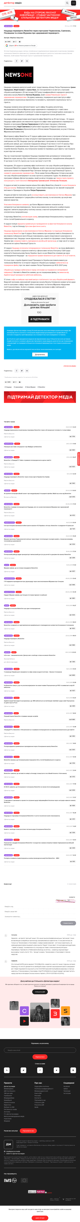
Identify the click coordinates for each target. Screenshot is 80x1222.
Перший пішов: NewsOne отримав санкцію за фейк (21, 716)
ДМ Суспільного (9, 1091)
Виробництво (9, 444)
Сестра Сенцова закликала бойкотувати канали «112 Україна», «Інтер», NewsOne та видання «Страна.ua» (39, 525)
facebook (67, 1086)
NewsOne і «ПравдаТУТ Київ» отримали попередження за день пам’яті (27, 460)
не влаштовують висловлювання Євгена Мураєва (52, 195)
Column (14, 490)
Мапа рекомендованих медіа (14, 1116)
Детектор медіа (9, 1086)
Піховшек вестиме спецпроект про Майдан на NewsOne (23, 447)
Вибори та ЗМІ (9, 1107)
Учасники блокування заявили (16, 204)
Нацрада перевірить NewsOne (14, 639)
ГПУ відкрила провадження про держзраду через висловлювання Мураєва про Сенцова (34, 581)
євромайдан (19, 387)
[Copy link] (27, 61)
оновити (72, 897)
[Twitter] (22, 61)
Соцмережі (69, 1083)
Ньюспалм (7, 1119)
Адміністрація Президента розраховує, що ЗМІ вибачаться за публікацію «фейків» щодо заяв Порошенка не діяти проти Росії (39, 702)
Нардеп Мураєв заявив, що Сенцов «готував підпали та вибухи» (25, 595)
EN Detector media (10, 1109)
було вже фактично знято (35, 226)
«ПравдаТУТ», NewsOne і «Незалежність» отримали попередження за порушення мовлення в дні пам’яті (39, 730)
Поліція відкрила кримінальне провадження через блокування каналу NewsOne (31, 746)
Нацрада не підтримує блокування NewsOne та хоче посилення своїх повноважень (32, 816)
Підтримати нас (40, 1100)
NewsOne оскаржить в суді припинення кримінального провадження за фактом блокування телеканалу (39, 625)
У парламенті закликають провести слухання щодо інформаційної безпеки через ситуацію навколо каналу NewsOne (40, 801)
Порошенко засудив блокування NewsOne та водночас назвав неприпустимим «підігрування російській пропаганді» (39, 844)
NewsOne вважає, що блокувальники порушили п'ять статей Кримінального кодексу (32, 760)
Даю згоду (40, 1218)
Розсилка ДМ (39, 1105)
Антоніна (7, 1112)
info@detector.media (13, 1151)
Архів (36, 1107)
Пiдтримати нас (28, 1131)
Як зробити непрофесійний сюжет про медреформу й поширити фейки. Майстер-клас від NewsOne (37, 493)
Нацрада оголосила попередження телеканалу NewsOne (35, 248)
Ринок (6, 565)
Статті (14, 652)
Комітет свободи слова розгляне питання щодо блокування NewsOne (27, 829)
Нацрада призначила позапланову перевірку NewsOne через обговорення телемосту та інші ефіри (37, 430)
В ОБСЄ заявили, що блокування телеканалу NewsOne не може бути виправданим (32, 787)
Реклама (37, 1096)
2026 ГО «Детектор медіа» (15, 1153)
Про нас (38, 1083)
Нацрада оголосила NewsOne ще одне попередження (22, 608)
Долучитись (40, 354)
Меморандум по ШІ (41, 1091)
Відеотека (7, 1105)
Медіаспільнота (9, 522)
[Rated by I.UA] (48, 1193)
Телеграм (67, 1091)
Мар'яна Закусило (16, 38)
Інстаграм (67, 1093)
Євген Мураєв (31, 387)
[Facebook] (16, 61)
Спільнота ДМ (40, 992)
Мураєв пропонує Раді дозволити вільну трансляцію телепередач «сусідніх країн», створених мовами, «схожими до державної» (38, 540)
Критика (7, 490)
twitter (66, 1089)
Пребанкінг (8, 1096)
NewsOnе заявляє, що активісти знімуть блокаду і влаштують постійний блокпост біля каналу (35, 773)
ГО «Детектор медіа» (11, 1114)
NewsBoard (8, 1100)
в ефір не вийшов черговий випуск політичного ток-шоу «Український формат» (42, 279)
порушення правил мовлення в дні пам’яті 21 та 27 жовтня (51, 256)
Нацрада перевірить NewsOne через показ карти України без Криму (27, 477)
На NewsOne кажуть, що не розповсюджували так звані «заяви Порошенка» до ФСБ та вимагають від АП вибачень (39, 686)
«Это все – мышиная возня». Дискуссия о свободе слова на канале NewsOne (29, 655)
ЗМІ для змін (8, 1093)
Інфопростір (8, 26)
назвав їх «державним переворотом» (19, 173)
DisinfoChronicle (9, 1102)
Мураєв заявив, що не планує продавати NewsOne (21, 568)
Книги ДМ (38, 1093)
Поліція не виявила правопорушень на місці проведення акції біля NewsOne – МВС (31, 858)
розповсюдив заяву (29, 217)
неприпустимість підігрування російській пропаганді (35, 241)
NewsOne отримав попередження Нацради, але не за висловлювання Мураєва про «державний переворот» (36, 508)
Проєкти (8, 1083)
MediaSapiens (8, 1089)
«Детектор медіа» (70, 366)
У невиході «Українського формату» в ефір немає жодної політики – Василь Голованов (33, 672)
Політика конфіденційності (43, 1089)
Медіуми (7, 1121)
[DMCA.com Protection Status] (32, 1193)
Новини (16, 26)
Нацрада (8, 387)
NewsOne (42, 387)
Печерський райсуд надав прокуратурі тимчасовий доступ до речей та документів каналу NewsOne (37, 554)
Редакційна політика (41, 1086)
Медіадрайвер (9, 1098)
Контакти (37, 1098)
